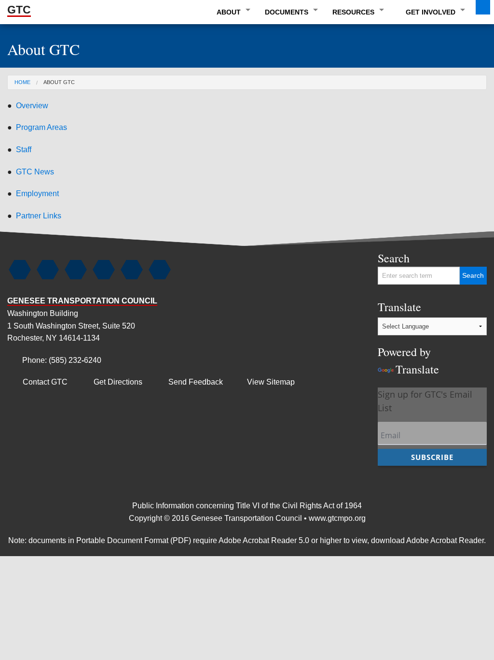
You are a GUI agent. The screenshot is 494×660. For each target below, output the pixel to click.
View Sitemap (271, 382)
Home (22, 82)
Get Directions (111, 382)
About (229, 12)
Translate (408, 338)
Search (394, 258)
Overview (32, 105)
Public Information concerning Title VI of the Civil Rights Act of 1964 (247, 506)
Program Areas (41, 127)
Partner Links (38, 216)
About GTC (59, 82)
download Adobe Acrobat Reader (427, 540)
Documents (286, 12)
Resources (353, 12)
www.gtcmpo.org (337, 518)
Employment (37, 193)
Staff (23, 149)
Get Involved (430, 12)
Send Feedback (189, 382)
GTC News (35, 172)
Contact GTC (39, 382)
